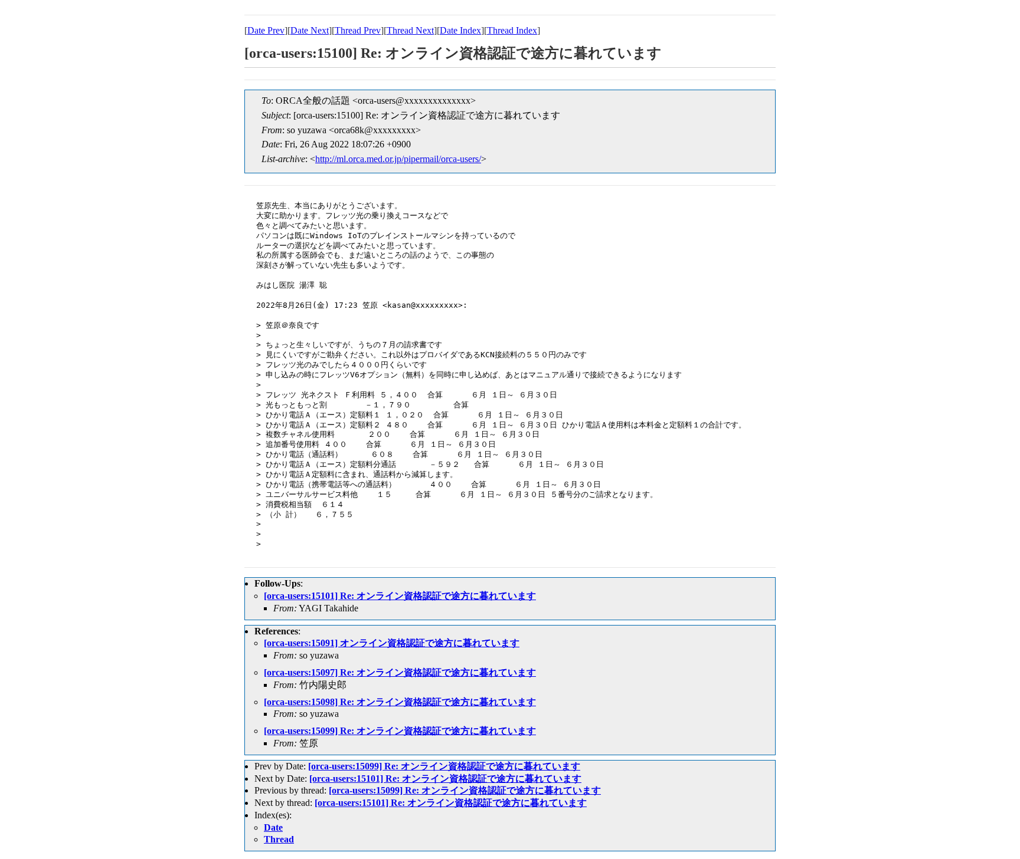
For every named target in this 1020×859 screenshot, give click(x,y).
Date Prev (266, 30)
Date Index (460, 30)
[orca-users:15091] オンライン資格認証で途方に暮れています (391, 643)
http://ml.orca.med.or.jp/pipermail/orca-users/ (398, 159)
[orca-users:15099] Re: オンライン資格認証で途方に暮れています (400, 731)
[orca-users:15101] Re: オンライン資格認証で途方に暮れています (400, 596)
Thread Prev (358, 30)
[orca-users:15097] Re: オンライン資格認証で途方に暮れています (400, 672)
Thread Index (512, 30)
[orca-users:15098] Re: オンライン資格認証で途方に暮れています (400, 702)
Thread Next (410, 30)
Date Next (309, 30)
